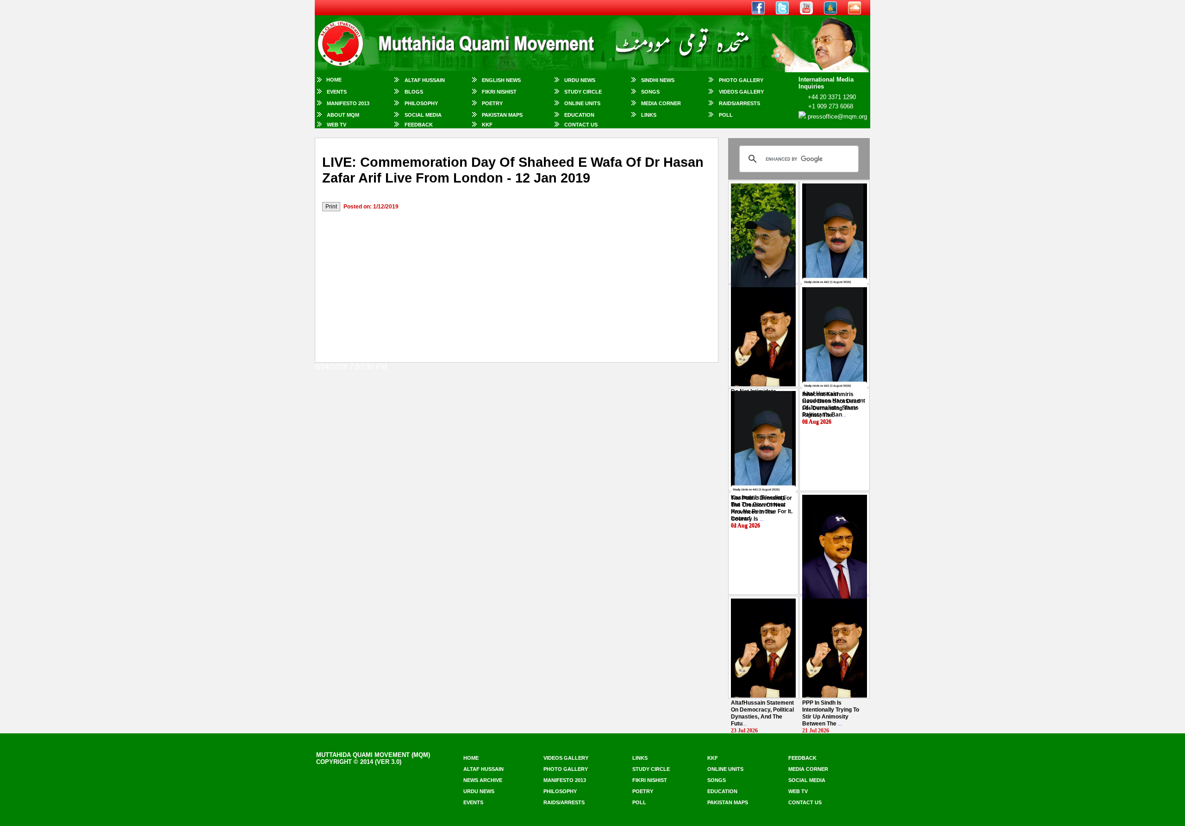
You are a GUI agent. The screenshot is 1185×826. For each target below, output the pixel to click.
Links (648, 115)
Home (334, 79)
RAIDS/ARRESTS (739, 103)
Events (337, 92)
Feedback (419, 124)
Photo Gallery (741, 80)
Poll (726, 115)
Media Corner (661, 103)
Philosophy (421, 103)
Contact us (805, 802)
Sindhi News (657, 80)
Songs (650, 92)
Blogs (414, 92)
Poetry (492, 103)
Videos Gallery (741, 92)
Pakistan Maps (502, 115)
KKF (487, 124)
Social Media (423, 115)
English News (501, 80)
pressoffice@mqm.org (837, 116)
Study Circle (583, 92)
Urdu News (579, 80)
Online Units (582, 103)
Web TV (336, 124)
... (831, 404)
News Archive (482, 780)
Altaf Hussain (425, 80)
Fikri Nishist (499, 92)
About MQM (343, 115)
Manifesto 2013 (348, 103)
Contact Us (581, 124)
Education (579, 115)
